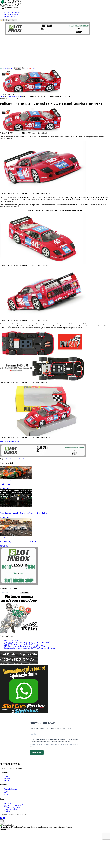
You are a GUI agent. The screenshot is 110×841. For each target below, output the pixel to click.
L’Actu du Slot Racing (12, 12)
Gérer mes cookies (10, 809)
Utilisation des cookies (12, 807)
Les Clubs (7, 779)
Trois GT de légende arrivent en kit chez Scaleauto (21, 644)
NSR (6, 795)
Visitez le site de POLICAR (9, 441)
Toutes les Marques (10, 789)
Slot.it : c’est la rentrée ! (12, 640)
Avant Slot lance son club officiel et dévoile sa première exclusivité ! (27, 642)
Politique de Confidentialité (13, 805)
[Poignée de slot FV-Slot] (19, 632)
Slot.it (6, 793)
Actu (6, 777)
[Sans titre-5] (24, 713)
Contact (7, 811)
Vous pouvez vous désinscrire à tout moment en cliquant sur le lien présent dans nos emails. (54, 745)
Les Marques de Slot (11, 16)
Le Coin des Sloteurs (11, 14)
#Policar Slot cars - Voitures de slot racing (18, 459)
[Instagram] (4, 818)
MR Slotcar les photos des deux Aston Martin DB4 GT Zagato (25, 646)
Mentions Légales (10, 803)
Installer (3, 829)
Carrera (6, 791)
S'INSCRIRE (37, 752)
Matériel (7, 780)
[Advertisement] (55, 52)
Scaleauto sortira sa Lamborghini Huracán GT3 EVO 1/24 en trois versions (29, 648)
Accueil (2, 96)
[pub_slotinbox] (19, 584)
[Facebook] (1, 818)
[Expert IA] (1, 823)
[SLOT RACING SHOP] (47, 34)
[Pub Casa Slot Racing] (19, 663)
